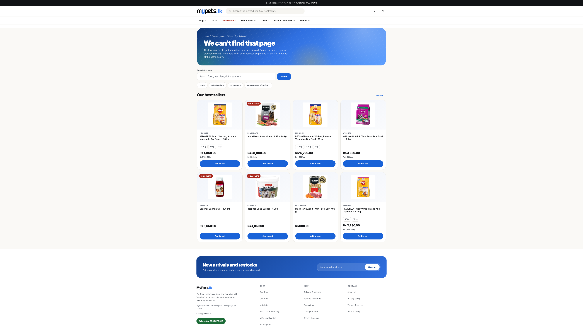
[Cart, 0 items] (382, 11)
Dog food (264, 292)
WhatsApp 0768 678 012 (258, 85)
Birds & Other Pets (283, 20)
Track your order (311, 311)
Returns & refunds (312, 298)
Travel (263, 20)
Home (206, 36)
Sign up (372, 267)
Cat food (264, 298)
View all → (381, 95)
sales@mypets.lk (204, 313)
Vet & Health (228, 20)
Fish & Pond (247, 20)
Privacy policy (354, 298)
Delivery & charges (312, 292)
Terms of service (355, 305)
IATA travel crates (268, 318)
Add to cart (220, 163)
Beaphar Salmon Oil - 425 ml (215, 208)
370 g (203, 147)
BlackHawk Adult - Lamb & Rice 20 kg (267, 136)
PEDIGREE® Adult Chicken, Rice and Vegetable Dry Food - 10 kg (313, 137)
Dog (201, 20)
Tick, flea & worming (269, 311)
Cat (212, 20)
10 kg (212, 147)
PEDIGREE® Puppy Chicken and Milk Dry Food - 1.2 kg (361, 210)
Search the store (205, 70)
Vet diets (264, 305)
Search (284, 76)
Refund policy (354, 311)
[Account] (375, 11)
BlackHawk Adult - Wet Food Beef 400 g (315, 210)
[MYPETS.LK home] (210, 11)
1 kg (220, 147)
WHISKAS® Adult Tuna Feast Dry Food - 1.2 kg (363, 137)
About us (352, 292)
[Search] (229, 11)
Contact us (235, 85)
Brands (303, 20)
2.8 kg (299, 147)
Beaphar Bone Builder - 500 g (262, 208)
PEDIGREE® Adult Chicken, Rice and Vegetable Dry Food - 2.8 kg (218, 137)
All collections (217, 85)
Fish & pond (265, 324)
